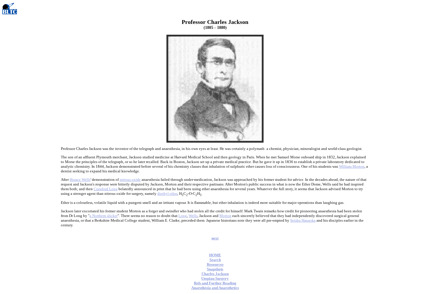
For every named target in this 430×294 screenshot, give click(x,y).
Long (182, 216)
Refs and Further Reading (215, 283)
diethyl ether (167, 193)
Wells (193, 216)
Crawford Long (106, 189)
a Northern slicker (104, 216)
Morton (225, 216)
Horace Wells (80, 179)
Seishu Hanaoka (303, 220)
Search (215, 260)
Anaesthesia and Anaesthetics (215, 288)
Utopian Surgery (215, 278)
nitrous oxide (130, 179)
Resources (215, 264)
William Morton (351, 166)
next (215, 238)
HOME (215, 255)
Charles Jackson (215, 274)
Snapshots (215, 269)
